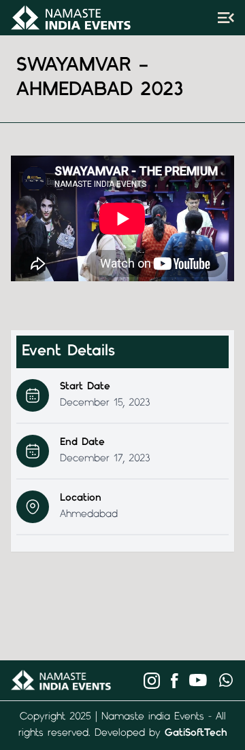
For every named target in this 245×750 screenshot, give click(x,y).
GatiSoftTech (196, 733)
